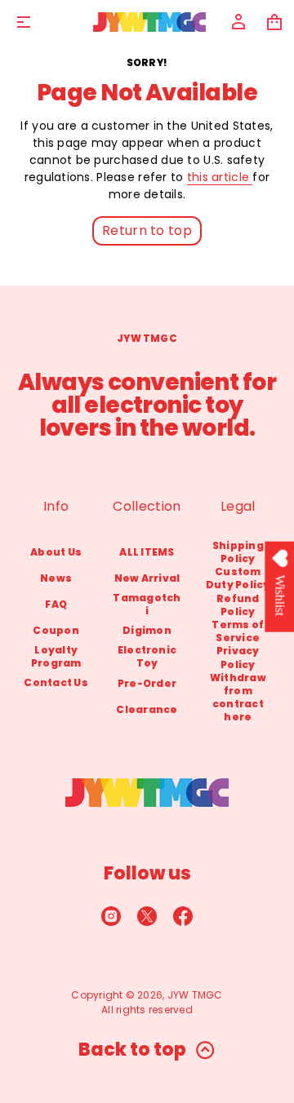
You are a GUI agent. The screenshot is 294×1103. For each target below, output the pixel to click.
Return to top (147, 230)
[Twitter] (147, 916)
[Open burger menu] (23, 22)
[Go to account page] (238, 22)
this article (220, 177)
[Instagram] (111, 916)
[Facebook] (183, 916)
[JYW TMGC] (149, 22)
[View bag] (274, 22)
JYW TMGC (195, 995)
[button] (274, 22)
